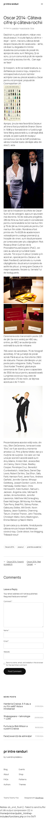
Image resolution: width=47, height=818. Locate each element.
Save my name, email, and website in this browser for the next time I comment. (24, 663)
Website (7, 652)
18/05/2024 (39, 727)
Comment (8, 601)
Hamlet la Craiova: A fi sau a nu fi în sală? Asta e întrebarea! (17, 706)
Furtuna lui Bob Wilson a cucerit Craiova (16, 727)
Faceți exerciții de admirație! (18, 736)
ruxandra (15, 28)
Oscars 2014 (9, 547)
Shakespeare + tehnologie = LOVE (17, 717)
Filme (32, 28)
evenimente (24, 28)
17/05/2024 (39, 736)
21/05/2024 (39, 706)
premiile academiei (34, 547)
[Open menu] (41, 4)
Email (6, 641)
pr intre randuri (11, 3)
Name (6, 630)
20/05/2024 (39, 717)
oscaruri (21, 547)
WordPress (39, 798)
